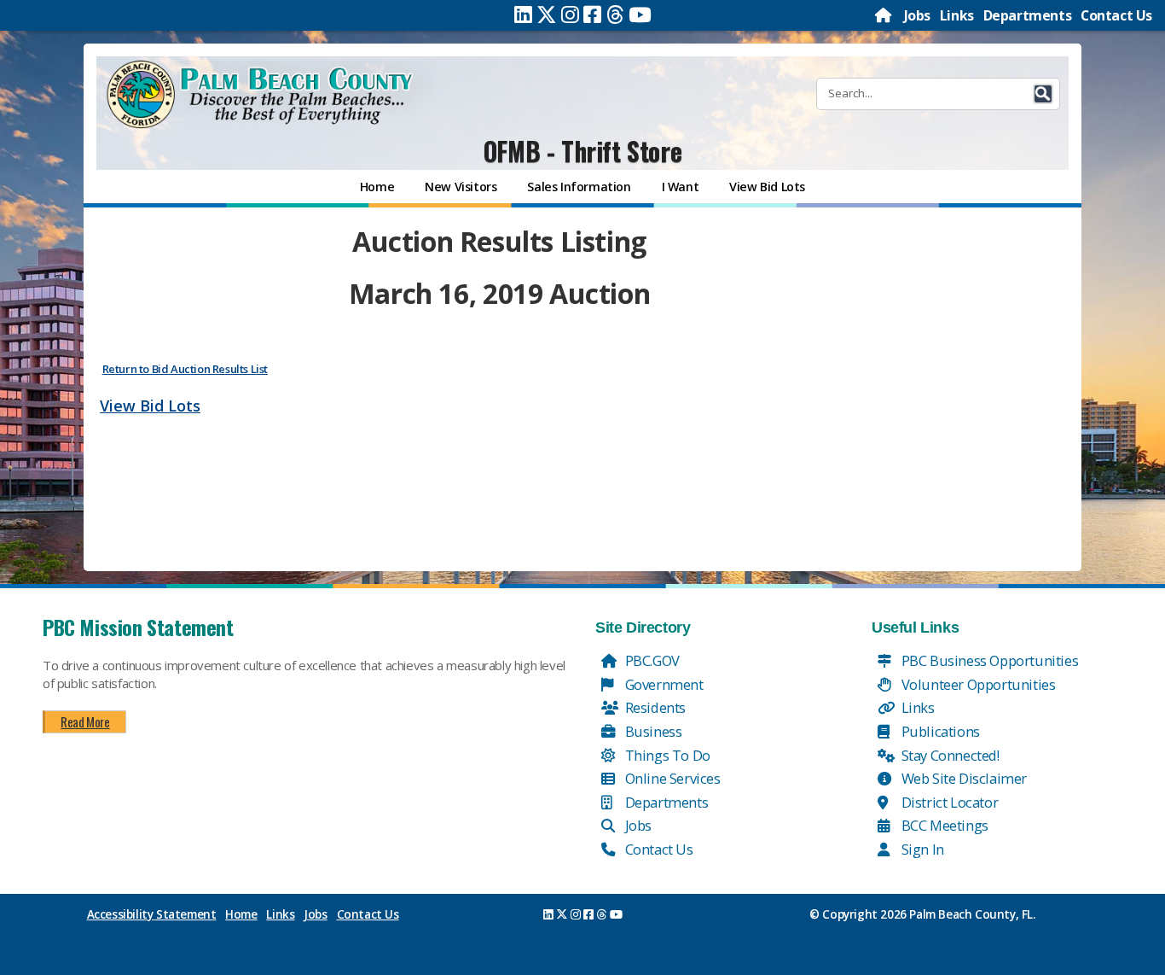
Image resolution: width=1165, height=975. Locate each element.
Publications (939, 731)
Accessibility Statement (152, 914)
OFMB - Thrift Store (582, 150)
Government (663, 684)
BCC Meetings (943, 825)
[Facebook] (592, 14)
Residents (654, 707)
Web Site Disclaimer (962, 778)
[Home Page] (884, 15)
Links (957, 15)
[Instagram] (570, 14)
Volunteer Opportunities (976, 684)
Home (241, 914)
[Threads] (615, 14)
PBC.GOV (651, 660)
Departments (1027, 15)
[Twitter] (546, 14)
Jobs (917, 15)
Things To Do (666, 755)
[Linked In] (523, 14)
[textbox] (499, 321)
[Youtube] (640, 14)
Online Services (671, 778)
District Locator (948, 802)
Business (651, 731)
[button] (1043, 94)
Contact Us (1116, 15)
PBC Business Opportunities (988, 660)
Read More (85, 721)
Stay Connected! (949, 755)
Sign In (921, 849)
